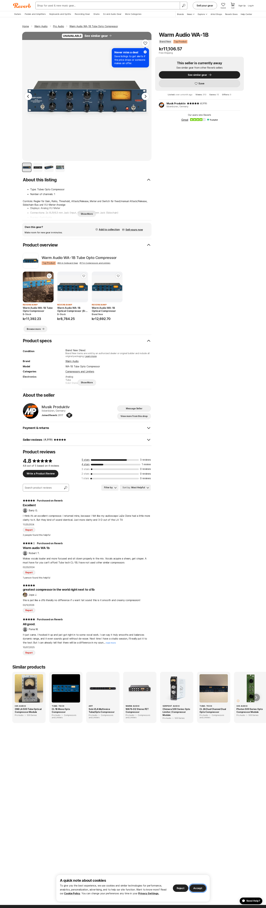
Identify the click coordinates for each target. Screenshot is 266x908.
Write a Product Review (40, 473)
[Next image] (49, 286)
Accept (197, 888)
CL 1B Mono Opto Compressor (61, 710)
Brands (180, 14)
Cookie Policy (72, 893)
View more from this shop (134, 416)
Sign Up (242, 5)
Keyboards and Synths (60, 14)
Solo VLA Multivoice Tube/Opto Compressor (102, 710)
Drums (97, 14)
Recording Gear (82, 14)
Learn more (91, 356)
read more (111, 643)
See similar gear (96, 36)
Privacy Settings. (148, 893)
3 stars (86, 469)
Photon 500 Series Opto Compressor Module (249, 710)
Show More (87, 214)
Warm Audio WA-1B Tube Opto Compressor (79, 258)
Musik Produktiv (176, 103)
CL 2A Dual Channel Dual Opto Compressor (213, 710)
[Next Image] (145, 96)
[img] (193, 103)
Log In (251, 5)
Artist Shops (216, 14)
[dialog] (133, 888)
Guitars (17, 14)
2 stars (85, 473)
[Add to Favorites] (145, 43)
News (189, 14)
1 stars (85, 478)
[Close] (145, 52)
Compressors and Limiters (79, 371)
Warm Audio (72, 361)
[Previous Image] (28, 96)
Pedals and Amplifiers (35, 14)
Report (29, 530)
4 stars (86, 464)
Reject (180, 888)
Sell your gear (205, 5)
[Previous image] (27, 286)
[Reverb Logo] (22, 5)
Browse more (34, 329)
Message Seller (134, 408)
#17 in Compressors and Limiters (95, 263)
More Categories (133, 14)
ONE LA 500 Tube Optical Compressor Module (28, 710)
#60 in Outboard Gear (67, 263)
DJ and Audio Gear (112, 14)
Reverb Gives (231, 14)
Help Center (246, 14)
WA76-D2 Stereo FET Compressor (137, 710)
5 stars (86, 459)
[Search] (183, 5)
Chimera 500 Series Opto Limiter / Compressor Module (176, 712)
